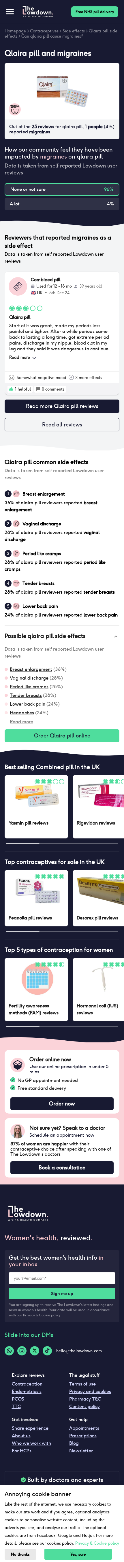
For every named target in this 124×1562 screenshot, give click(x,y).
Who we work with (31, 1443)
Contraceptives (44, 31)
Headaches (22, 713)
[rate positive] (11, 389)
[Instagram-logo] (22, 1350)
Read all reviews (62, 424)
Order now (62, 1103)
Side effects (74, 31)
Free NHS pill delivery (95, 11)
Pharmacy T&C (85, 1399)
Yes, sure (78, 1554)
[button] (62, 636)
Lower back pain (27, 704)
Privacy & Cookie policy (42, 1315)
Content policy (84, 1406)
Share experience (30, 1428)
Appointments (84, 1428)
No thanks (20, 1554)
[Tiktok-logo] (47, 1350)
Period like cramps (29, 687)
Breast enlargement (31, 669)
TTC (16, 1406)
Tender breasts (26, 695)
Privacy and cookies (90, 1391)
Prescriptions (83, 1436)
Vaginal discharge (29, 678)
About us (21, 1436)
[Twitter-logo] (34, 1350)
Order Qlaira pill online (62, 735)
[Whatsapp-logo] (9, 1350)
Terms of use (82, 1384)
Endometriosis (27, 1391)
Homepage (15, 31)
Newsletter (81, 1451)
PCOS (18, 1399)
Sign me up (62, 1293)
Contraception (27, 1384)
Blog (74, 1443)
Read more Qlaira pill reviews (62, 406)
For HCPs (21, 1451)
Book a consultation (62, 1167)
